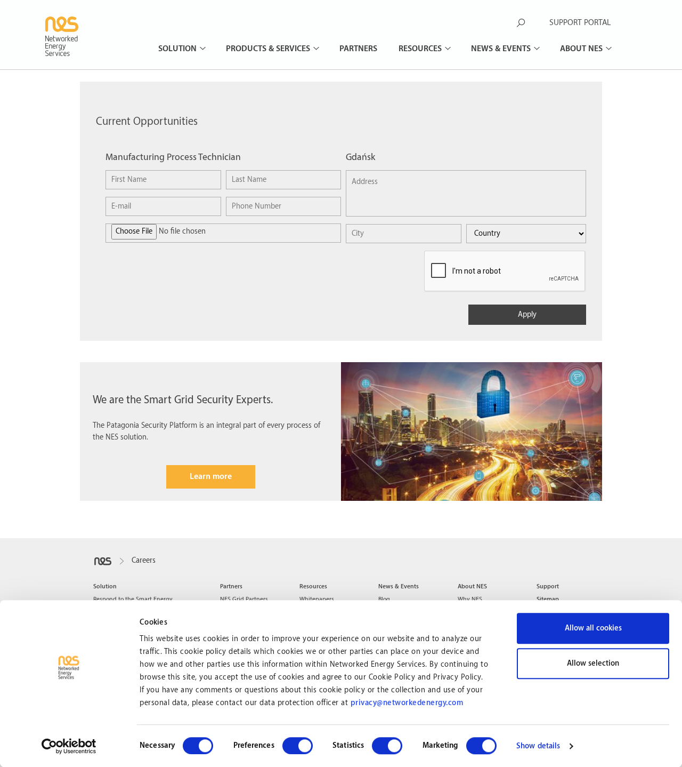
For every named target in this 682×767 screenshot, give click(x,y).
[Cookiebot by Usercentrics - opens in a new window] (69, 746)
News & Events (502, 48)
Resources (421, 48)
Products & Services (269, 48)
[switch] (297, 745)
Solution (178, 48)
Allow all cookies (593, 628)
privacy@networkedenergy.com (407, 703)
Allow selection (593, 663)
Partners (358, 48)
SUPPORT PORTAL (580, 22)
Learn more (211, 476)
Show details (538, 746)
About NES (582, 48)
